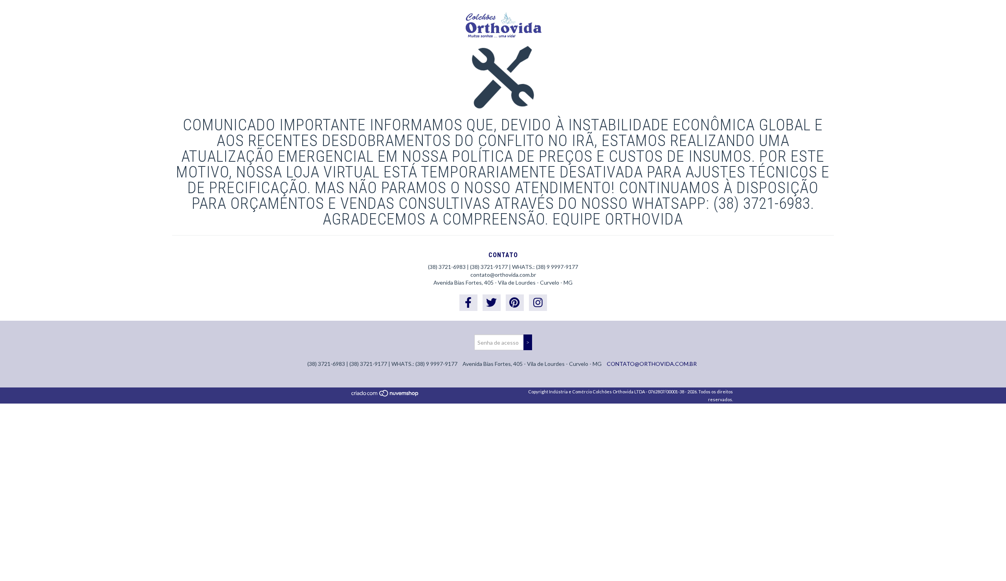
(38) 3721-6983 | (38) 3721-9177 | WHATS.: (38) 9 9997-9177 (503, 266)
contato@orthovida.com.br (503, 274)
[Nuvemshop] (385, 395)
